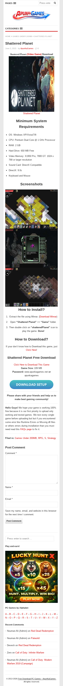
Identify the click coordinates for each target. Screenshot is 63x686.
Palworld (35, 638)
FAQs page (26, 429)
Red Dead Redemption (42, 631)
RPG (40, 438)
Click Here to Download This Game (31, 364)
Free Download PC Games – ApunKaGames (37, 679)
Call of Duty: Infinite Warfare (29, 652)
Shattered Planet (31, 113)
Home (7, 36)
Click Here (31, 350)
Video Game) (34, 54)
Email (9, 499)
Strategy (51, 438)
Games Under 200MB (22, 36)
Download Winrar (48, 316)
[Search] (55, 3)
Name (9, 487)
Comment (11, 453)
